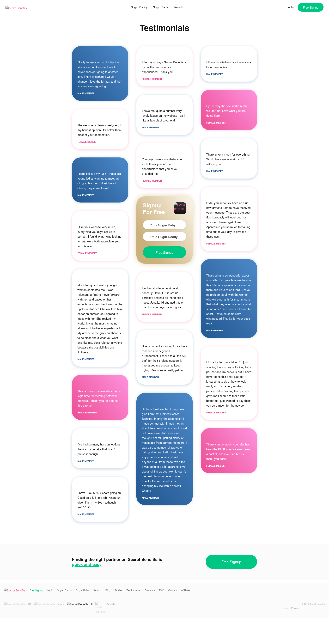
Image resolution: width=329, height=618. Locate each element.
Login (290, 7)
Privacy (295, 608)
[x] (278, 608)
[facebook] (273, 608)
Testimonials (133, 590)
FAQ (161, 590)
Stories (118, 590)
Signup (310, 7)
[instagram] (267, 608)
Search (177, 7)
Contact (172, 590)
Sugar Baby (160, 7)
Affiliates (186, 590)
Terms (285, 608)
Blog (107, 590)
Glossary (150, 590)
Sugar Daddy (139, 7)
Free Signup (165, 252)
